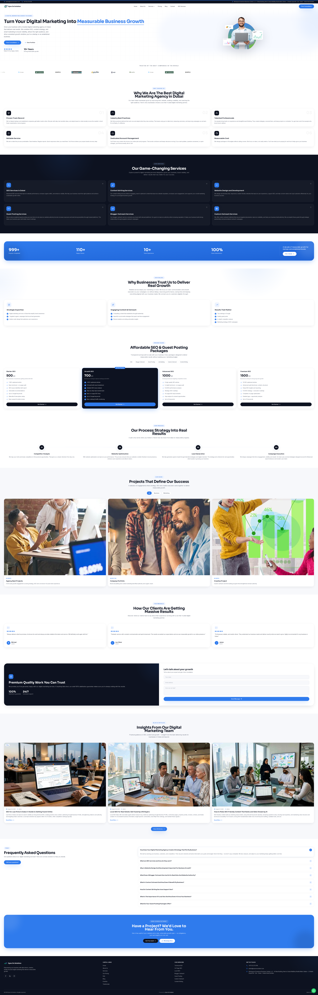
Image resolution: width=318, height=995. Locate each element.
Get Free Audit (149, 941)
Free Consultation (306, 6)
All (149, 493)
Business (156, 493)
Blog (166, 6)
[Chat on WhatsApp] (313, 990)
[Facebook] (5, 976)
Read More (9, 820)
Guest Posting (178, 976)
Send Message (235, 699)
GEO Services (182, 6)
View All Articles (158, 829)
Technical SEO (179, 965)
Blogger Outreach (179, 973)
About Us (142, 6)
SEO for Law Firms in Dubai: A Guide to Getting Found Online (29, 812)
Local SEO (177, 971)
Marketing (166, 493)
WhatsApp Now (168, 941)
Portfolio (105, 981)
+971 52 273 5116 (28, 1)
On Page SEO (178, 968)
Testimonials (106, 984)
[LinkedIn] (10, 976)
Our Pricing (106, 973)
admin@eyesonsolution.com (13, 1)
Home (135, 6)
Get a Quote (288, 254)
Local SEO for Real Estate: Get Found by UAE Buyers (130, 812)
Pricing (160, 6)
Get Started (41, 404)
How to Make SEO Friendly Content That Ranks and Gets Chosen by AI (240, 812)
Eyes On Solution (169, 992)
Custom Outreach (179, 978)
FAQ (104, 976)
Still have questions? (12, 862)
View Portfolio (31, 42)
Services (150, 6)
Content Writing (179, 981)
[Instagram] (14, 976)
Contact (172, 6)
